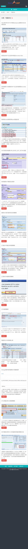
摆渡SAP (14, 2)
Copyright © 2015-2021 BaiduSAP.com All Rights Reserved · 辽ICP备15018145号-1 (14, 469)
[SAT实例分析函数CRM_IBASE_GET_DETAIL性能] (13, 168)
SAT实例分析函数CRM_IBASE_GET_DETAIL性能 (13, 150)
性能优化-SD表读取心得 (7, 340)
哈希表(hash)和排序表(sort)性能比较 (10, 119)
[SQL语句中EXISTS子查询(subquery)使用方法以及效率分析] (13, 42)
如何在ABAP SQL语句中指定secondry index (12, 55)
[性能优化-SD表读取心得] (13, 358)
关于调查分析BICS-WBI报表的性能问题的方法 (12, 432)
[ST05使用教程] (13, 327)
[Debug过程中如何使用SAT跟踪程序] (13, 388)
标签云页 (21, 466)
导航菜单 (15, 9)
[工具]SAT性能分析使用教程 (8, 245)
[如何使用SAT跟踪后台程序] (13, 200)
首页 (4, 12)
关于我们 (16, 466)
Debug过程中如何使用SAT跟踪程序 (10, 369)
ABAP (8, 12)
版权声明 (10, 466)
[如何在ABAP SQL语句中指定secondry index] (13, 74)
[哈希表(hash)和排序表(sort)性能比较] (13, 137)
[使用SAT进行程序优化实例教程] (13, 231)
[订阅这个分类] (12, 18)
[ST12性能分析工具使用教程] (13, 419)
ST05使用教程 (4, 309)
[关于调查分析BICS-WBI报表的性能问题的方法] (13, 450)
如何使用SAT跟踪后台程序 (7, 181)
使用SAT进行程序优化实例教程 (9, 212)
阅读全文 (4, 51)
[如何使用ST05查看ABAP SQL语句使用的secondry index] (13, 106)
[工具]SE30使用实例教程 (7, 276)
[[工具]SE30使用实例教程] (13, 294)
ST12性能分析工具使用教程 (8, 400)
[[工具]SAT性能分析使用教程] (13, 263)
